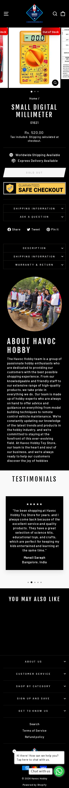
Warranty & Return (34, 264)
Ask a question (34, 216)
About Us (33, 661)
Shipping (35, 137)
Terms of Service (34, 730)
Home (33, 98)
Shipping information (34, 208)
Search (34, 724)
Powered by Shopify (35, 784)
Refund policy (34, 737)
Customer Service (33, 673)
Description (34, 248)
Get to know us (34, 710)
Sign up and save (33, 698)
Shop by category (33, 686)
